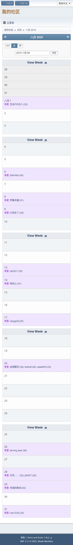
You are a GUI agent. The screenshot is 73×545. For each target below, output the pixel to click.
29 (5, 77)
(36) (18, 450)
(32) (17, 475)
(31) (17, 200)
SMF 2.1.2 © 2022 (28, 541)
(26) (30, 475)
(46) (17, 366)
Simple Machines (45, 541)
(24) (17, 512)
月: (14, 45)
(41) (15, 283)
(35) (16, 271)
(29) (17, 212)
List (8, 45)
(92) (18, 487)
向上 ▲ (48, 537)
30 (5, 85)
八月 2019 (36, 37)
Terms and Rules (35, 537)
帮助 (23, 537)
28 (5, 69)
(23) (19, 104)
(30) (16, 175)
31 (5, 92)
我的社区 (11, 11)
